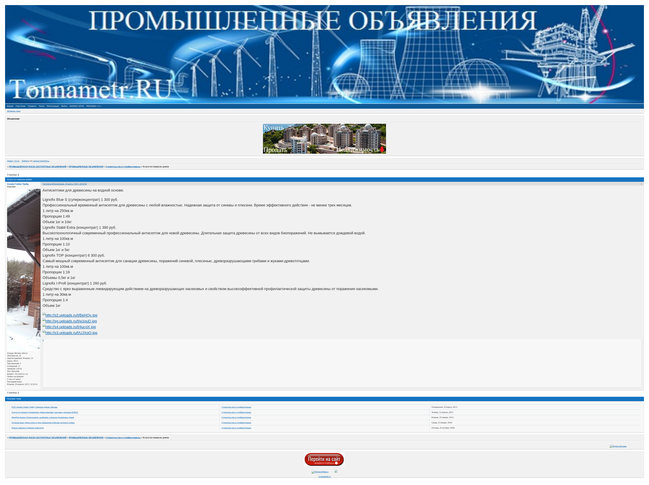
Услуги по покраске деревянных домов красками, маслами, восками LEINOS (44, 412)
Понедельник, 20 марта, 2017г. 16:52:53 (70, 184)
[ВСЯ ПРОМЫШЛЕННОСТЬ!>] (324, 103)
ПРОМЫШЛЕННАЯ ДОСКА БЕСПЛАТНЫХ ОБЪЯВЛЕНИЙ (37, 166)
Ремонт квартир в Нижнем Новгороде (27, 428)
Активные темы (13, 111)
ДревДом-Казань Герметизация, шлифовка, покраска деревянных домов (42, 417)
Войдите (25, 161)
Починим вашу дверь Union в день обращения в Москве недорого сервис (43, 423)
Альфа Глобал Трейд (18, 184)
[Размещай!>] (324, 153)
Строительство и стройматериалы (123, 166)
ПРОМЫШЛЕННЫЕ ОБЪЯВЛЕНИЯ (86, 166)
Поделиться (48, 184)
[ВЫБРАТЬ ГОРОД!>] (324, 466)
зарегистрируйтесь (41, 161)
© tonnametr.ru (324, 477)
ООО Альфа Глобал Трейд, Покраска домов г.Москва (34, 407)
